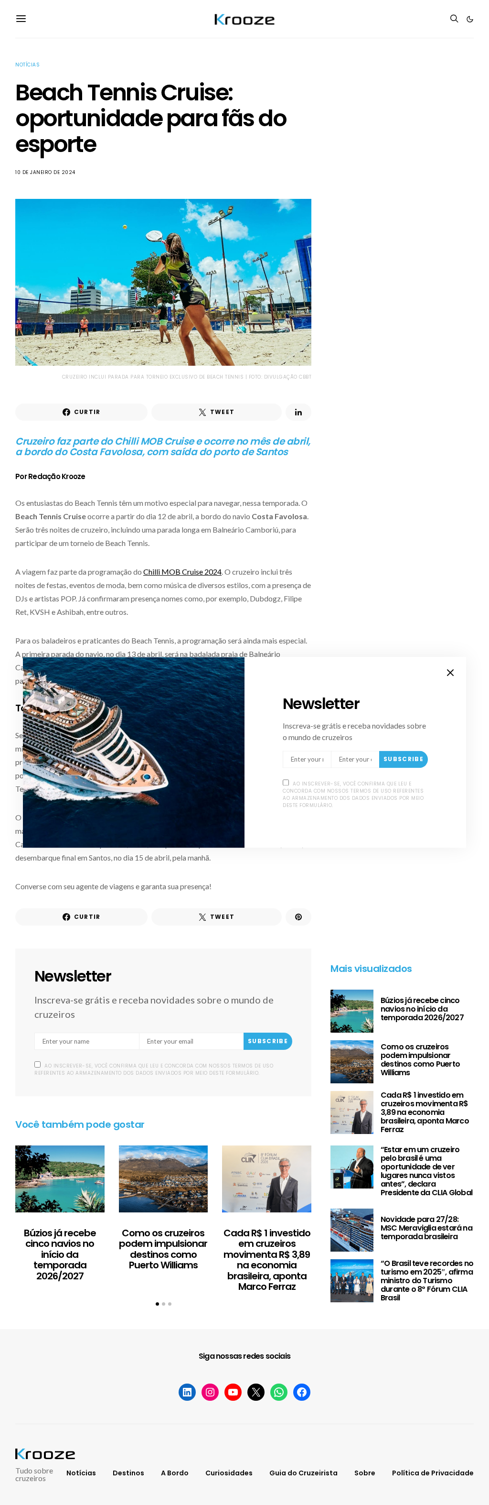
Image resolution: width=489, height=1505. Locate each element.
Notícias (27, 64)
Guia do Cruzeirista (303, 1473)
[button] (470, 19)
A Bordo (175, 1473)
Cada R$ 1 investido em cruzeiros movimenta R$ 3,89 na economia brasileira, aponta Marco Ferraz (266, 1260)
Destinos (128, 1473)
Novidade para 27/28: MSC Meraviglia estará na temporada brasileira (426, 1228)
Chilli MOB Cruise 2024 (182, 571)
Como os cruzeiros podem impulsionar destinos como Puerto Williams (163, 1249)
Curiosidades (229, 1473)
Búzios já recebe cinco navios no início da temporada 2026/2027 (60, 1254)
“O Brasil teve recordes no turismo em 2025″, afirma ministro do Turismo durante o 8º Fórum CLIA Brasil (427, 1280)
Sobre (364, 1473)
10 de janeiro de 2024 (45, 172)
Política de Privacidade (433, 1473)
